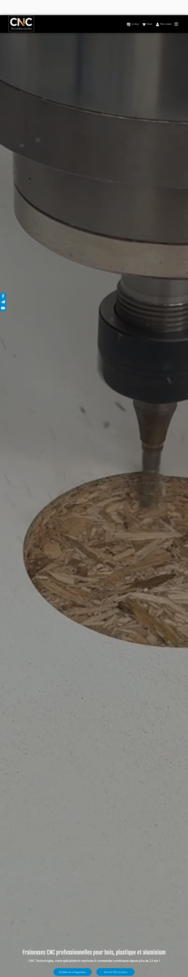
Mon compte (166, 24)
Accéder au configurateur (72, 972)
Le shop (135, 24)
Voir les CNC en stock (115, 972)
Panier (149, 24)
